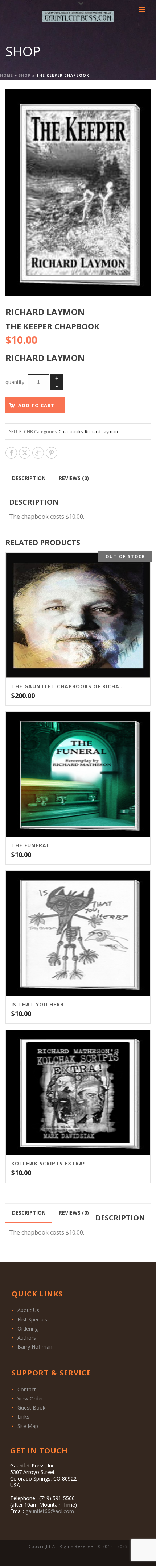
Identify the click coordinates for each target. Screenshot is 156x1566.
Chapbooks (71, 432)
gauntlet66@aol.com (49, 1511)
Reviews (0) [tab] (74, 478)
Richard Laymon (101, 432)
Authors (26, 1337)
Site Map (27, 1426)
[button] (136, 104)
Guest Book (31, 1407)
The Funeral (30, 845)
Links (23, 1416)
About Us (28, 1310)
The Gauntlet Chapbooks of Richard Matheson (69, 686)
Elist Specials (32, 1319)
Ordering (27, 1328)
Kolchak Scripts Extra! (48, 1163)
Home (6, 75)
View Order (30, 1398)
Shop (25, 75)
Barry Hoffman (34, 1346)
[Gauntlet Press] (78, 16)
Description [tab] (29, 478)
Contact (26, 1389)
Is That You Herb (37, 1004)
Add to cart (36, 405)
